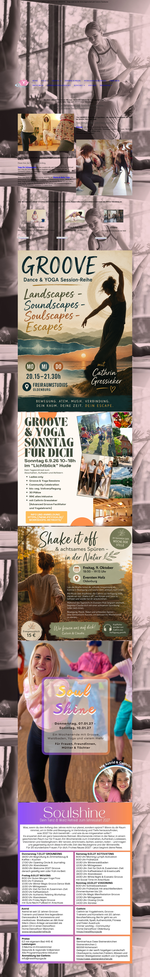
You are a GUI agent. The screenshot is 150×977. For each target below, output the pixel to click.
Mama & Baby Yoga (61, 177)
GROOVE (55, 81)
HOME (35, 81)
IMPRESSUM (105, 85)
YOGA (43, 81)
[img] (75, 38)
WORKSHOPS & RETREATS (95, 81)
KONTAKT (78, 85)
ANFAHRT (92, 85)
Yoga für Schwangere (27, 167)
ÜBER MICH (114, 81)
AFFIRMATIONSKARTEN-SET (59, 85)
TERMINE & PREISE (73, 81)
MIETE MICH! (38, 85)
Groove (79, 127)
